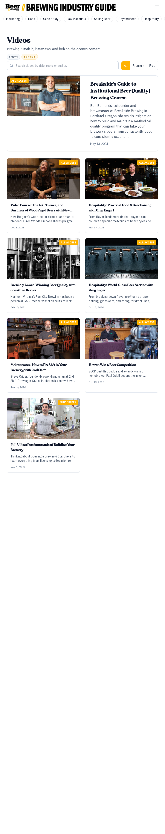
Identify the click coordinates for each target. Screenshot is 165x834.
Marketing (13, 19)
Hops (31, 19)
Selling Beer (102, 19)
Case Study (50, 19)
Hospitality (151, 19)
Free (152, 66)
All (126, 66)
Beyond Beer (127, 19)
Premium (138, 66)
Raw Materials (76, 19)
